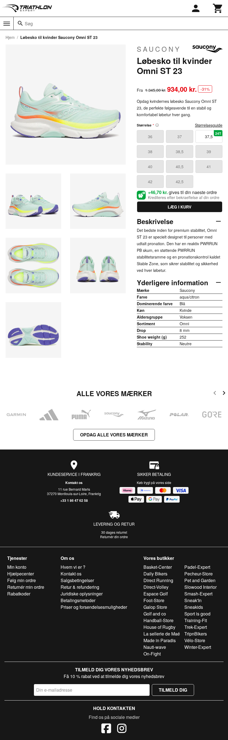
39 (209, 151)
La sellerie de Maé (161, 633)
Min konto (16, 567)
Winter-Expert (197, 647)
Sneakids (193, 607)
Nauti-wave (154, 647)
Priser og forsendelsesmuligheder (94, 607)
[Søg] (20, 23)
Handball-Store (158, 620)
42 (150, 181)
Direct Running (158, 580)
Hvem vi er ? (73, 567)
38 (150, 151)
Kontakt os (74, 482)
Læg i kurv (179, 207)
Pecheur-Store (198, 573)
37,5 (213, 135)
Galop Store (155, 607)
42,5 (180, 181)
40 (150, 166)
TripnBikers (195, 633)
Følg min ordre (21, 580)
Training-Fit (195, 620)
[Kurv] (218, 8)
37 (179, 136)
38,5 (180, 151)
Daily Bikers (155, 573)
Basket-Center (157, 567)
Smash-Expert (198, 593)
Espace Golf (155, 593)
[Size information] (157, 125)
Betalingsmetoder (78, 600)
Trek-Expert (195, 627)
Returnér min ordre (25, 587)
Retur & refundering (80, 587)
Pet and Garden (199, 580)
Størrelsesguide (208, 125)
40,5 (180, 166)
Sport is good (197, 613)
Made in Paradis (159, 640)
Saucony (159, 48)
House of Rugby (159, 627)
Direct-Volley (155, 587)
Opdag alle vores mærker (114, 434)
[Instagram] (121, 729)
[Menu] (6, 23)
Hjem (10, 37)
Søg (29, 23)
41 (209, 166)
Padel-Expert (197, 567)
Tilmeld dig (173, 690)
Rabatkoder (18, 593)
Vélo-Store (194, 640)
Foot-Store (153, 600)
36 (150, 136)
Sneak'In (193, 600)
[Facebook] (106, 729)
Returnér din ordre (114, 536)
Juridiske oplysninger (82, 593)
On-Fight (152, 653)
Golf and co (154, 613)
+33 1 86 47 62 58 (74, 500)
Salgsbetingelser (77, 580)
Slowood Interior (200, 587)
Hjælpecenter (20, 573)
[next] (224, 394)
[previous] (215, 394)
